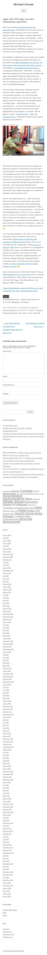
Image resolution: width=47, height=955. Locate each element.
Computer (39, 310)
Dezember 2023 (8, 554)
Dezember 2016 (8, 739)
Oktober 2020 (7, 619)
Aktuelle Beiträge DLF (10, 431)
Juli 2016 (6, 752)
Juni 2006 (6, 877)
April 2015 (6, 793)
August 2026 (7, 535)
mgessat (34, 307)
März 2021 (6, 606)
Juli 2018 (6, 687)
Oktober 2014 (7, 809)
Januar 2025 (7, 543)
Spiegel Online (23, 516)
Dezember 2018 (8, 674)
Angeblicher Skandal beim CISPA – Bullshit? (17, 428)
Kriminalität (18, 508)
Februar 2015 (7, 799)
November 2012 (8, 831)
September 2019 (8, 649)
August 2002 (7, 896)
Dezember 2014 (8, 804)
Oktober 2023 (7, 560)
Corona (36, 491)
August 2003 (7, 888)
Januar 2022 (7, 587)
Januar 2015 (7, 801)
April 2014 (6, 820)
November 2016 (8, 742)
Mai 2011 (6, 858)
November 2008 (8, 872)
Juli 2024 (6, 546)
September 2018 (8, 682)
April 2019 (6, 663)
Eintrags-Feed (7, 932)
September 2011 (8, 853)
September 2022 (8, 570)
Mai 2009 (6, 869)
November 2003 (8, 885)
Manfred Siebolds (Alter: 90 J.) (13, 458)
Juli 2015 (6, 785)
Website (6, 394)
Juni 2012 (6, 839)
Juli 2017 (6, 720)
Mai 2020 (6, 630)
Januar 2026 (7, 541)
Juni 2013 (6, 826)
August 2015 (7, 782)
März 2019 (6, 665)
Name (5, 376)
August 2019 (7, 652)
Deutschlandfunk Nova (10, 313)
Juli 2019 (6, 655)
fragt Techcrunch (22, 114)
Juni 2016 (6, 755)
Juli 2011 (6, 856)
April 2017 (6, 728)
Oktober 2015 (7, 777)
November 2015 (8, 774)
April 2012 (6, 842)
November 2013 (8, 823)
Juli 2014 (6, 818)
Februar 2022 (7, 584)
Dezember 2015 (8, 771)
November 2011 (8, 847)
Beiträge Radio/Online (10, 310)
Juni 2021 (6, 598)
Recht (37, 511)
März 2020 (6, 636)
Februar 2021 (7, 608)
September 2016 (8, 747)
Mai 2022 (6, 581)
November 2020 (8, 617)
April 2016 (6, 761)
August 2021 (7, 592)
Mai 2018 (6, 693)
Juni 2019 (6, 657)
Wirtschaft (36, 313)
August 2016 (7, 750)
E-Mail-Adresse (9, 385)
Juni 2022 (6, 579)
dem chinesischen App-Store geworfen (28, 65)
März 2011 (6, 861)
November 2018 (8, 676)
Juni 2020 (6, 627)
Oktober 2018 (7, 679)
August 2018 (7, 685)
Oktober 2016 (7, 744)
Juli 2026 (6, 538)
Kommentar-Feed (8, 934)
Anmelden (6, 929)
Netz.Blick (6, 511)
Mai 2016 (6, 758)
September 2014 (8, 812)
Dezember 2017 (8, 706)
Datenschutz (9, 493)
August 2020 (7, 622)
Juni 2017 (6, 723)
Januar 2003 (7, 894)
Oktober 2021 (7, 589)
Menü (23, 10)
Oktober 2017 (7, 712)
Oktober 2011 (7, 850)
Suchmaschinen (11, 519)
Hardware (21, 504)
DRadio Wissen (14, 501)
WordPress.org (8, 937)
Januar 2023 (7, 568)
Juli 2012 (6, 837)
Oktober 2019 (7, 646)
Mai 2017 (6, 725)
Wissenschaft (11, 521)
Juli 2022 (6, 576)
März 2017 (6, 731)
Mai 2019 (6, 660)
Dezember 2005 (8, 880)
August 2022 (7, 573)
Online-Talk (14, 511)
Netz (20, 313)
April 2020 (6, 633)
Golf (14, 504)
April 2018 (6, 695)
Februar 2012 (7, 845)
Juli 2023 (6, 562)
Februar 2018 (7, 701)
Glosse (7, 504)
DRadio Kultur (36, 499)
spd (15, 516)
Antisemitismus (7, 491)
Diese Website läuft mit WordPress (13, 951)
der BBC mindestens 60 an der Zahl (26, 62)
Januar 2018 (7, 704)
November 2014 (8, 807)
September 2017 (8, 714)
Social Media (34, 513)
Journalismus (31, 505)
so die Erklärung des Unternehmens (26, 68)
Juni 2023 (6, 565)
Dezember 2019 (8, 641)
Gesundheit (31, 502)
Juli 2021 (6, 595)
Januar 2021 (7, 611)
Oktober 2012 (7, 834)
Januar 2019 (7, 671)
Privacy (30, 313)
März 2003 (6, 891)
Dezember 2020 (8, 614)
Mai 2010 (6, 866)
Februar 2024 (7, 549)
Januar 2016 (7, 769)
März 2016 (6, 763)
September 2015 (8, 780)
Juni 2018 (6, 690)
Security (20, 513)
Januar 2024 (7, 551)
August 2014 (7, 815)
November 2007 (8, 875)
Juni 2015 (6, 788)
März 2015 (6, 796)
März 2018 (6, 698)
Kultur (26, 508)
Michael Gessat (23, 4)
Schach (11, 514)
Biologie (15, 491)
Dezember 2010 (8, 864)
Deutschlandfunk (13, 495)
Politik (25, 313)
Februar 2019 (7, 668)
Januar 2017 (7, 736)
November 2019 (8, 644)
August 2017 (7, 717)
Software (8, 516)
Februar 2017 (7, 733)
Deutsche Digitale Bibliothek (25, 494)
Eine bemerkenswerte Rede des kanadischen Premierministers (23, 434)
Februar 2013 (7, 828)
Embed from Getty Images (11, 124)
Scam (5, 514)
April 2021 (6, 603)
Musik (32, 508)
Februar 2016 (7, 766)
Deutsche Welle (39, 494)
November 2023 (8, 557)
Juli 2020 (6, 625)
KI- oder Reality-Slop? (10, 425)
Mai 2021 (6, 600)
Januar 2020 (7, 638)
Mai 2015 (6, 790)
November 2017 (8, 709)
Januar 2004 (7, 883)
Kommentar (7, 351)
